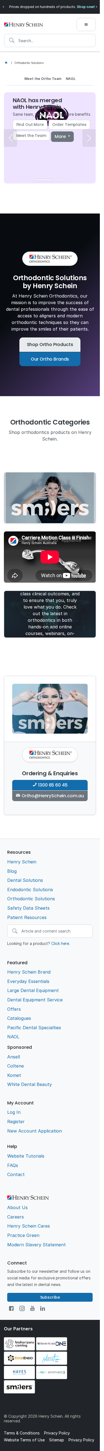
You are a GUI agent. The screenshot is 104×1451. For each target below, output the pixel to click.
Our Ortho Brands (50, 359)
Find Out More (30, 124)
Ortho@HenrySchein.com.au (53, 796)
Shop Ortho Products (50, 344)
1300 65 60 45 (52, 785)
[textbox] (49, 40)
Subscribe (50, 1297)
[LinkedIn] (43, 1308)
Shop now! (86, 7)
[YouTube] (32, 1308)
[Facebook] (11, 1308)
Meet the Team (31, 135)
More (61, 136)
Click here (60, 943)
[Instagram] (22, 1308)
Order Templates (69, 124)
